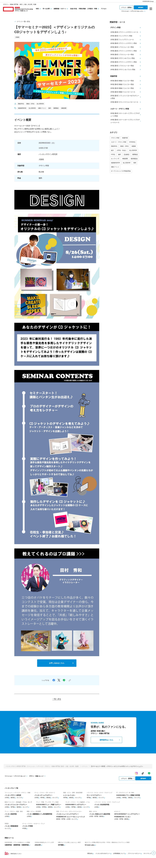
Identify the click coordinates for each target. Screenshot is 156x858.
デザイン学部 (115, 138)
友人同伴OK (133, 150)
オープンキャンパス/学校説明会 (121, 171)
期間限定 (135, 154)
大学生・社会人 (121, 150)
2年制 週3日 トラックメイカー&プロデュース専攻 (124, 97)
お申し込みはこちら (56, 663)
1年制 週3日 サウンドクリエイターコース (124, 102)
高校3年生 (114, 146)
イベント (85, 766)
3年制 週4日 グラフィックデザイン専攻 (123, 51)
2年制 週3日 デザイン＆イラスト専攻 (122, 69)
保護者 (134, 146)
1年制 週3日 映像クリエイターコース (122, 92)
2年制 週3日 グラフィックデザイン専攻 (123, 62)
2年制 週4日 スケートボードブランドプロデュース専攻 (125, 114)
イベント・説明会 (126, 7)
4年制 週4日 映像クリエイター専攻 (122, 81)
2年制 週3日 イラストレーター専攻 (122, 66)
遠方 (112, 150)
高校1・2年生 (124, 146)
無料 (119, 154)
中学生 (113, 154)
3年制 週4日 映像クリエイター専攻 (122, 84)
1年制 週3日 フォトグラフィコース (122, 39)
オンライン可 (115, 158)
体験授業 (125, 158)
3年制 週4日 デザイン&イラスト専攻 (122, 58)
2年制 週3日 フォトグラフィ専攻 (121, 36)
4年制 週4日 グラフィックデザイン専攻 (123, 43)
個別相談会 (134, 158)
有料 (134, 163)
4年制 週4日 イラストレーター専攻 (122, 47)
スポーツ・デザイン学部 (118, 142)
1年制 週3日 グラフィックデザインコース (124, 32)
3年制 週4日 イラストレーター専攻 (122, 54)
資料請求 (140, 7)
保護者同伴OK (115, 163)
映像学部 (125, 138)
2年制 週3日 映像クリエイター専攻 (122, 88)
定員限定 (126, 154)
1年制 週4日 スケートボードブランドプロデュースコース (125, 121)
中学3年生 (132, 142)
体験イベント (115, 167)
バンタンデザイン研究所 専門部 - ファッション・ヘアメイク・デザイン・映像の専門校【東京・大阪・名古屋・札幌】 (42, 766)
